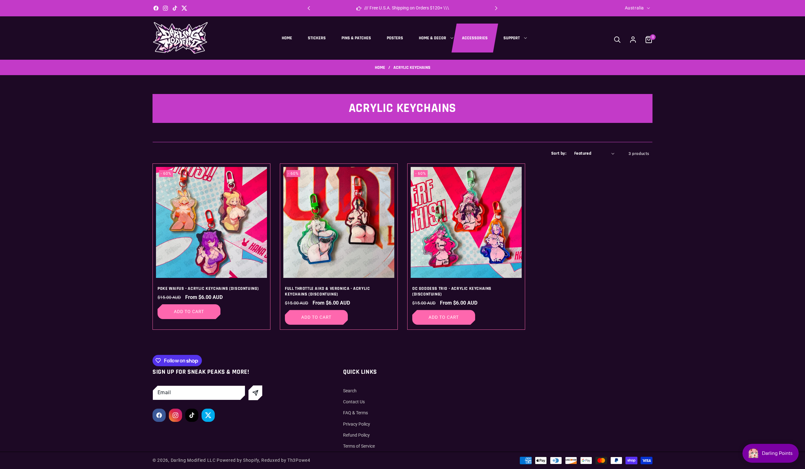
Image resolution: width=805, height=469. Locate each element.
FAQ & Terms (355, 413)
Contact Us (354, 401)
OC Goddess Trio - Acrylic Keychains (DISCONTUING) (451, 291)
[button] (496, 8)
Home (380, 67)
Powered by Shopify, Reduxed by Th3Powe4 (263, 460)
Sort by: (558, 153)
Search (350, 390)
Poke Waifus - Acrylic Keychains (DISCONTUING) (208, 288)
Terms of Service (359, 446)
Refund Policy (356, 435)
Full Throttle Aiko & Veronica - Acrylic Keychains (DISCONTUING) (327, 291)
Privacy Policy (356, 424)
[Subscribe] (255, 392)
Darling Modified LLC (193, 460)
